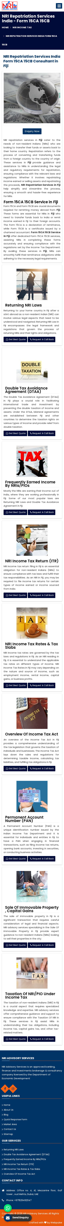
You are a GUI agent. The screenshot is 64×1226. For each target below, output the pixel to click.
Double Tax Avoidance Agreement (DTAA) (26, 390)
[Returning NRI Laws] (32, 284)
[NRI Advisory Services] (9, 5)
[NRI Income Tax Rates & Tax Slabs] (32, 623)
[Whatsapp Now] (8, 1208)
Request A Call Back (43, 339)
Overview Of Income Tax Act (31, 734)
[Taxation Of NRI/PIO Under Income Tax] (32, 973)
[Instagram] (13, 1089)
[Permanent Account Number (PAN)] (32, 796)
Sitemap (8, 1134)
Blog (6, 1114)
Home (5, 27)
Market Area (10, 1124)
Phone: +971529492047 (19, 1200)
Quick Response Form (15, 1119)
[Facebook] (5, 1089)
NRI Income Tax (22, 27)
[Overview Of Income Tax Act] (32, 713)
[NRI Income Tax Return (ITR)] (32, 540)
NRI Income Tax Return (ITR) (32, 561)
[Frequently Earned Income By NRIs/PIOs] (32, 461)
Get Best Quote (17, 339)
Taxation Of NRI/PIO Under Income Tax (30, 995)
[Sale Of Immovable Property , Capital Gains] (32, 886)
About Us (8, 1109)
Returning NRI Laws (23, 305)
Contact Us (10, 1129)
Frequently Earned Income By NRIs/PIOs (30, 483)
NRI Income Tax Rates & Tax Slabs (31, 645)
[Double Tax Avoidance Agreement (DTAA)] (32, 367)
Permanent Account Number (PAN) (24, 819)
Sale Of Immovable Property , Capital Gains (32, 909)
